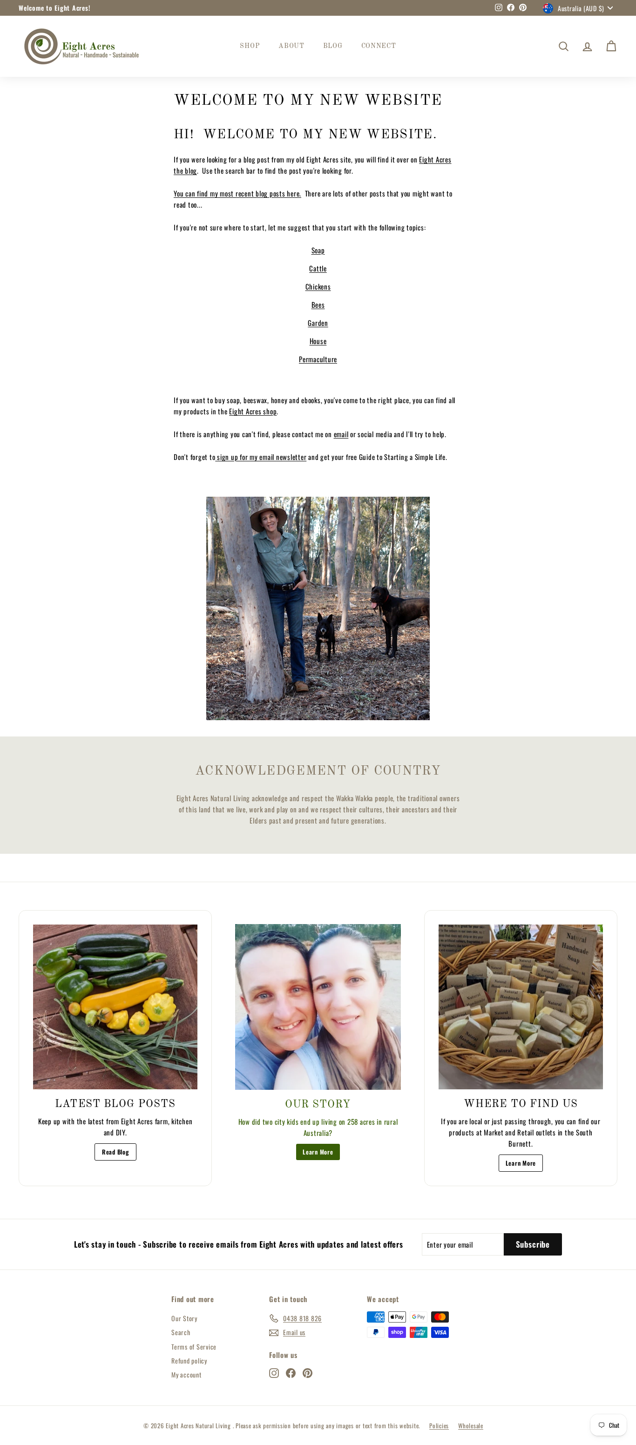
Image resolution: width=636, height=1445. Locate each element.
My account (186, 1374)
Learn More (318, 1151)
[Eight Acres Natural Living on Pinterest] (307, 1372)
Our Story (184, 1318)
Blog (333, 46)
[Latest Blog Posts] (115, 1007)
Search (180, 1332)
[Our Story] (317, 1006)
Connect (378, 46)
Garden (318, 322)
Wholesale (470, 1425)
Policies (439, 1425)
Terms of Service (194, 1346)
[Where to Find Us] (521, 1007)
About (291, 46)
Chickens (318, 286)
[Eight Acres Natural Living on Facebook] (291, 1372)
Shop (250, 46)
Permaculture (318, 359)
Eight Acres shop (253, 411)
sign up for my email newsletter (260, 457)
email (341, 434)
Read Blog (115, 1151)
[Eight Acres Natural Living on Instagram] (274, 1372)
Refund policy (189, 1360)
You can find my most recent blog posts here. (237, 193)
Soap (318, 250)
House (318, 341)
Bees (318, 304)
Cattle (318, 268)
